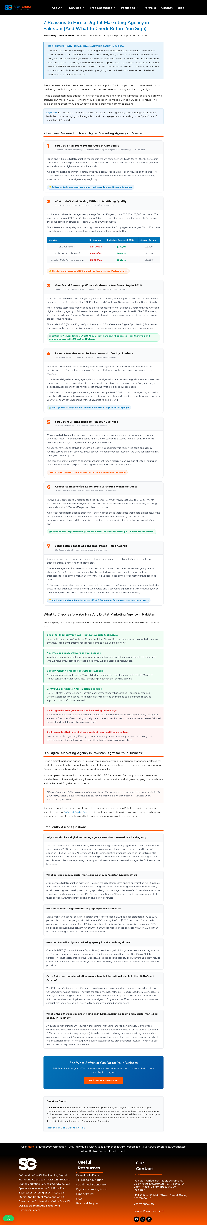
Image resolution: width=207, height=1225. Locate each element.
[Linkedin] (149, 1219)
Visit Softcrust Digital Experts (61, 1128)
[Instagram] (142, 1219)
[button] (8, 1218)
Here (31, 1146)
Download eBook (87, 1175)
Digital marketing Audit (91, 1189)
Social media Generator (91, 1184)
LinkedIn (80, 1128)
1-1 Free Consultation (89, 1179)
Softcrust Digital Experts (77, 812)
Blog (181, 8)
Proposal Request (88, 1203)
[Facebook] (136, 1219)
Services (75, 8)
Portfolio (150, 8)
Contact (167, 8)
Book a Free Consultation (103, 1080)
